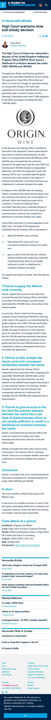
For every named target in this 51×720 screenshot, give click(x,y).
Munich (30, 685)
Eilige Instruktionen (35, 674)
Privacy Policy (33, 669)
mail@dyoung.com (10, 685)
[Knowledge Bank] (22, 6)
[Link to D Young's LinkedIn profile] (3, 692)
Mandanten (7, 674)
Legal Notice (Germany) (37, 666)
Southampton (33, 688)
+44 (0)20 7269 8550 (11, 688)
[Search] (46, 5)
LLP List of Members (36, 677)
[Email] (46, 36)
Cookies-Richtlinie (35, 672)
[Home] (22, 3)
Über (4, 663)
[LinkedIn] (43, 36)
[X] (40, 36)
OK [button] (25, 715)
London (30, 682)
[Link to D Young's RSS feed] (7, 692)
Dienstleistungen (9, 669)
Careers (31, 663)
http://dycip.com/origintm (27, 545)
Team (4, 666)
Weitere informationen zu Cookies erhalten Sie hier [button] (24, 707)
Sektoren (6, 672)
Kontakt (5, 682)
